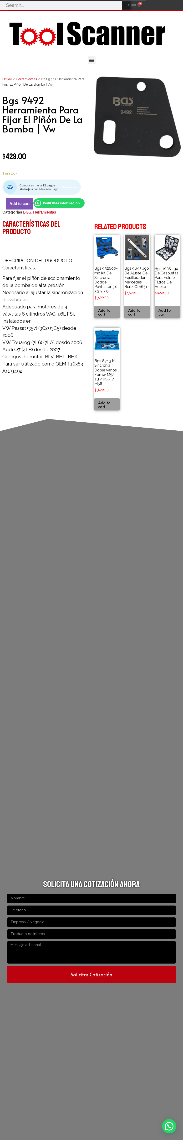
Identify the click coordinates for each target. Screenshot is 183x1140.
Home (7, 79)
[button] (92, 60)
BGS (27, 212)
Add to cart (20, 204)
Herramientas (26, 79)
